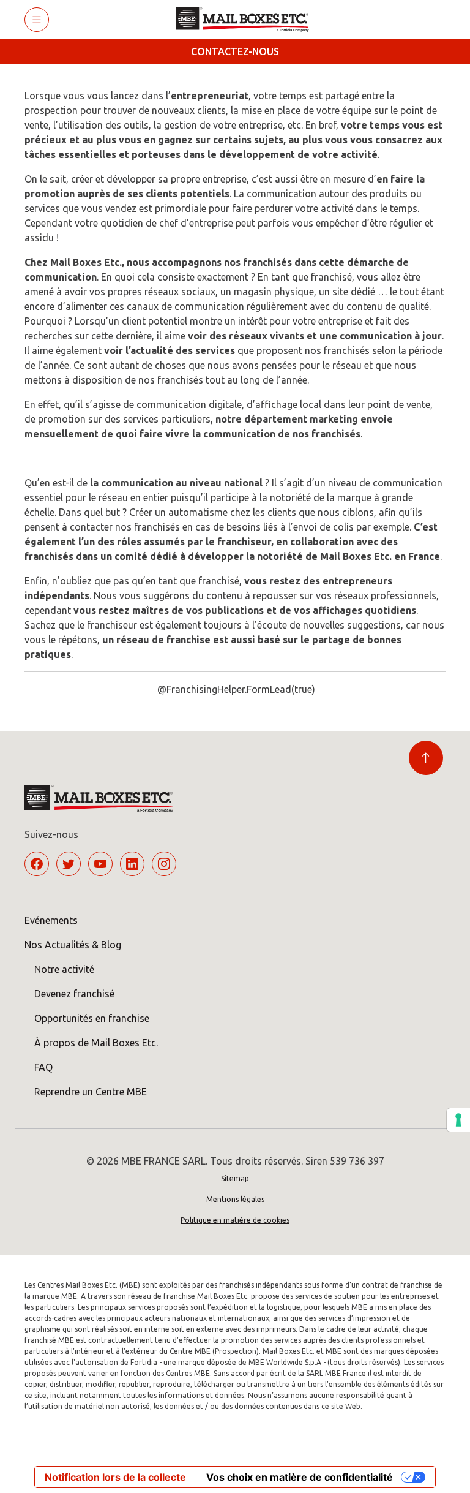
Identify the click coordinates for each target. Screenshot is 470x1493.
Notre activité (64, 969)
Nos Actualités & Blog (72, 944)
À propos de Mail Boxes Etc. (96, 1042)
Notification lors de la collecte (115, 1477)
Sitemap (235, 1178)
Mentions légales (235, 1199)
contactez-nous (235, 51)
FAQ (43, 1067)
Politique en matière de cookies (235, 1220)
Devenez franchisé (74, 993)
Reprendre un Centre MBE (90, 1091)
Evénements (51, 920)
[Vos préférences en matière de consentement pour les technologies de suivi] (458, 1120)
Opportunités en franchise (91, 1018)
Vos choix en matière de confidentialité (299, 1477)
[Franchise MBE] (247, 19)
